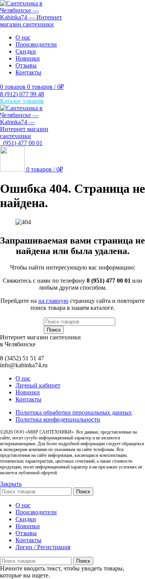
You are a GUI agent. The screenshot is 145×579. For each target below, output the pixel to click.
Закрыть (11, 483)
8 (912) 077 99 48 (22, 94)
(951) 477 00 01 (21, 143)
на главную (53, 300)
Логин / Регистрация (42, 547)
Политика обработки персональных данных (73, 412)
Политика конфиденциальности (57, 419)
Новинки (27, 392)
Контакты (28, 399)
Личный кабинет (37, 385)
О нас (23, 378)
